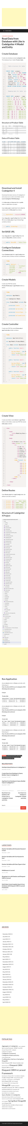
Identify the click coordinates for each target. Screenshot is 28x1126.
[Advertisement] (15, 17)
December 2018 (7, 982)
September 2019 (7, 964)
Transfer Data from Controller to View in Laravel (12, 1105)
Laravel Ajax (4, 1079)
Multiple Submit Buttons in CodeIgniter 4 (13, 767)
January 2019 (6, 979)
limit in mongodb (15, 1081)
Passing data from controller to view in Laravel (10, 1091)
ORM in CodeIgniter (19, 1087)
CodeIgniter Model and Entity (14, 755)
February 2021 (6, 951)
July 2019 (5, 969)
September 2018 (7, 989)
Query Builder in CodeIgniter (11, 1095)
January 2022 (6, 941)
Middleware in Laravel (8, 870)
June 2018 (5, 997)
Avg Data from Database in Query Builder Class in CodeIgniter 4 (13, 781)
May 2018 (5, 999)
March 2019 (6, 977)
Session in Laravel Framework (7, 1098)
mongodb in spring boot (15, 1085)
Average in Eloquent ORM (6, 1049)
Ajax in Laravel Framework (7, 1048)
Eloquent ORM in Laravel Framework (14, 1072)
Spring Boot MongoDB (17, 1101)
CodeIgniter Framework (7, 36)
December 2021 (7, 944)
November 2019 (7, 961)
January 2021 (6, 954)
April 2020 (5, 959)
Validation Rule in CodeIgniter (7, 1106)
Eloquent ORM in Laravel (7, 1067)
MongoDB (6, 1085)
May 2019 (5, 972)
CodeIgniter (14, 1049)
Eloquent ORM (16, 1065)
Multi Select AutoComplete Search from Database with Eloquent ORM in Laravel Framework (13, 885)
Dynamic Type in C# (5, 1065)
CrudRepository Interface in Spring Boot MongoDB (13, 1060)
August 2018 (6, 992)
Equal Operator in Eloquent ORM (8, 1075)
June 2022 (5, 939)
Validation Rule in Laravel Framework (8, 1108)
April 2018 (5, 1002)
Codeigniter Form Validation (7, 1051)
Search (3, 805)
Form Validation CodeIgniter (19, 1075)
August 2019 (6, 967)
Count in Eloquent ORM (6, 1057)
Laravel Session (10, 1079)
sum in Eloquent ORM (6, 1103)
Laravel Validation (16, 1079)
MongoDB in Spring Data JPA (8, 1087)
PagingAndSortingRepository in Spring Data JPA (10, 1089)
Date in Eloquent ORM (7, 1063)
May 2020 (5, 956)
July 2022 (5, 936)
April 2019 (5, 974)
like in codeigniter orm (8, 758)
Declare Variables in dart (18, 1063)
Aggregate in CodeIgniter (10, 1046)
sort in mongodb (5, 1101)
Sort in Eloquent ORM (18, 1098)
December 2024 (7, 934)
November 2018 (7, 984)
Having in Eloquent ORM (18, 1077)
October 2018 (6, 987)
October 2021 (6, 949)
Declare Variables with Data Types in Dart (14, 864)
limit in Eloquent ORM (6, 1081)
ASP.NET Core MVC (18, 1048)
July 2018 (5, 994)
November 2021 (7, 946)
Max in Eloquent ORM (6, 1083)
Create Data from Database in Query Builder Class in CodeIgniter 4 (12, 774)
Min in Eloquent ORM (14, 1083)
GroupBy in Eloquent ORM (7, 1077)
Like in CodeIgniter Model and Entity (11, 757)
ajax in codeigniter (22, 1046)
